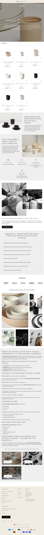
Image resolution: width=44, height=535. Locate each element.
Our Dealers (19, 493)
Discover (7, 461)
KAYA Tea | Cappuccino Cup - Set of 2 (8, 63)
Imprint (3, 499)
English (27, 524)
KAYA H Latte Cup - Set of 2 (22, 84)
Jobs (18, 495)
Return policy (4, 497)
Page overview (20, 497)
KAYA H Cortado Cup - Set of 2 (8, 106)
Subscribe (6, 517)
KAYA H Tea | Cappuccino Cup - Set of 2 (8, 84)
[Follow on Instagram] (5, 521)
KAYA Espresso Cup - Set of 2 (22, 63)
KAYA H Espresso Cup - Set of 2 (36, 84)
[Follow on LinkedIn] (11, 521)
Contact (18, 491)
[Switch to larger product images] (2, 43)
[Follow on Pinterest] (8, 521)
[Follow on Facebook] (2, 521)
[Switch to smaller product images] (4, 43)
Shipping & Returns (5, 495)
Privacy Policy (4, 493)
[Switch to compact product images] (6, 43)
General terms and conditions (7, 491)
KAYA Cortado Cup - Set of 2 (22, 106)
